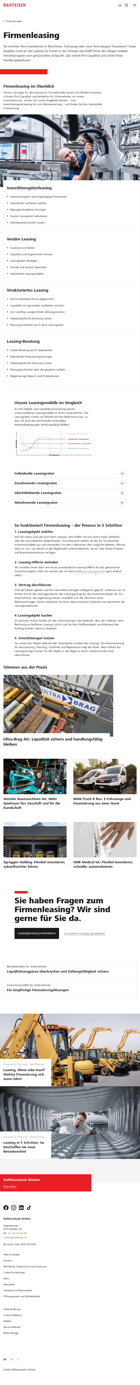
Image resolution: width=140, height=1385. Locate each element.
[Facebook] (6, 1207)
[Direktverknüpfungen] (119, 5)
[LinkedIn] (21, 1207)
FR (12, 1359)
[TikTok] (29, 1207)
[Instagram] (13, 1207)
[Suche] (126, 5)
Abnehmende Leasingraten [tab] (36, 503)
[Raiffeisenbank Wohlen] (14, 5)
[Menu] (134, 5)
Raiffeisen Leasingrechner (90, 571)
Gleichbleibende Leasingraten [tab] (38, 493)
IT (18, 1359)
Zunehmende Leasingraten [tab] (36, 483)
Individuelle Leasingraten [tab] (34, 473)
